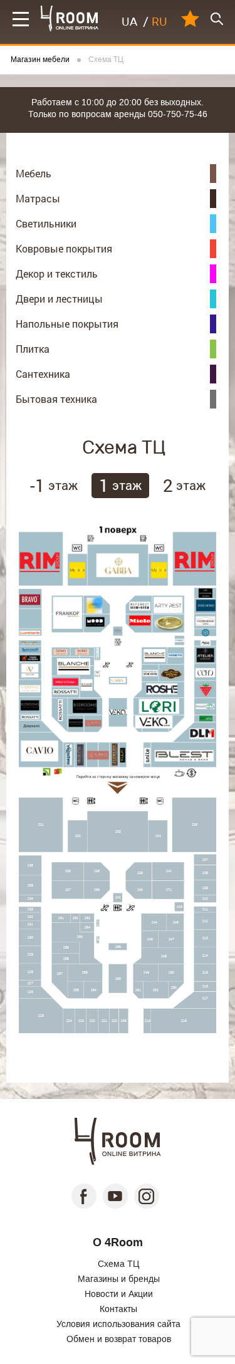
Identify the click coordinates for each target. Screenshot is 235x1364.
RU (159, 22)
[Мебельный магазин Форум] (70, 18)
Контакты (118, 1309)
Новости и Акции (119, 1294)
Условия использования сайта (118, 1324)
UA (129, 22)
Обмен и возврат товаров (118, 1339)
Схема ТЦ (118, 1264)
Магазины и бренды (119, 1279)
